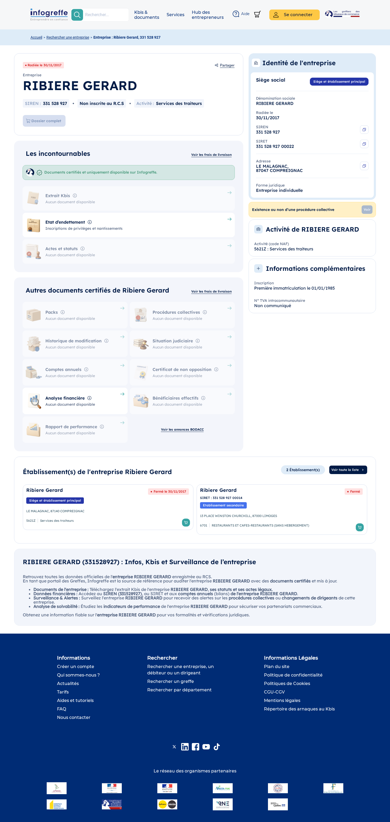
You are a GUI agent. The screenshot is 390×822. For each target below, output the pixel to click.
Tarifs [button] (63, 692)
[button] (146, 15)
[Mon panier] (257, 15)
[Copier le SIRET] (364, 144)
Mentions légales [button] (282, 700)
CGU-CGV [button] (274, 692)
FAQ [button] (61, 708)
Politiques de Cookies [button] (287, 683)
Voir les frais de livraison (211, 155)
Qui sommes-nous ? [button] (78, 675)
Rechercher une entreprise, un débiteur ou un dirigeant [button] (180, 669)
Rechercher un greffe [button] (170, 681)
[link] (108, 509)
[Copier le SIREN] (364, 129)
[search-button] (77, 15)
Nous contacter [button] (73, 717)
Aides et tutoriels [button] (75, 700)
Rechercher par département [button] (179, 689)
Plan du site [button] (276, 666)
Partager (227, 65)
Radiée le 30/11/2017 (45, 65)
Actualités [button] (68, 683)
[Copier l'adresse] (364, 166)
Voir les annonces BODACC (182, 429)
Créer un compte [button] (75, 666)
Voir (367, 209)
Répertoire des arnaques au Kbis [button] (299, 708)
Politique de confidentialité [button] (293, 675)
